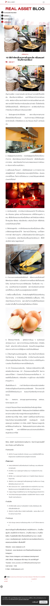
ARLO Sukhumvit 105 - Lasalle (16, 487)
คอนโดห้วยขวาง (32, 529)
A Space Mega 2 (13, 492)
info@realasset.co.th (17, 569)
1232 (15, 566)
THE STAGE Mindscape (15, 494)
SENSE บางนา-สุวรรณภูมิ (15, 476)
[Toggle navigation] (43, 2)
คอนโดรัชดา (16, 423)
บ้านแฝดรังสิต (14, 536)
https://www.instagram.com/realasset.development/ (22, 556)
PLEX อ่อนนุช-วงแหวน (14, 522)
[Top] (1, 586)
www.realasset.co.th (18, 547)
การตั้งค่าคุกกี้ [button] (35, 602)
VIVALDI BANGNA (13, 465)
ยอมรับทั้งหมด (43, 602)
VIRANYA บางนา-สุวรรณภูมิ (16, 481)
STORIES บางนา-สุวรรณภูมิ (16, 471)
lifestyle (30, 577)
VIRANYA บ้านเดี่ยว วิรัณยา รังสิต (17, 511)
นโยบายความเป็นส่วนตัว (23, 599)
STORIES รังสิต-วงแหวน (15, 506)
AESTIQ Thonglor (13, 454)
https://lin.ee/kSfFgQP (31, 559)
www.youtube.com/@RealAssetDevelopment (26, 562)
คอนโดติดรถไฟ (16, 410)
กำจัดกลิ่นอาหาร (36, 577)
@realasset (17, 559)
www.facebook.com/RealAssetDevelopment (27, 550)
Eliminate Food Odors (22, 577)
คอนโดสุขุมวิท (33, 420)
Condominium (13, 577)
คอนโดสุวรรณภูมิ (15, 539)
